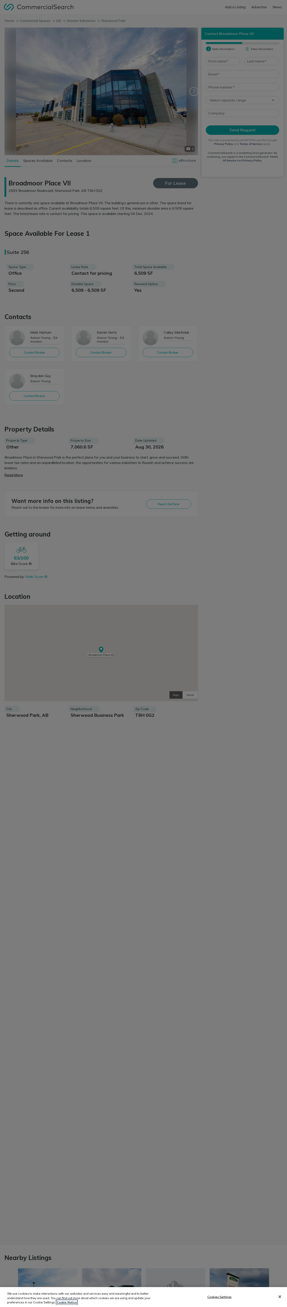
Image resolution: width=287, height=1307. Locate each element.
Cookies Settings (219, 1296)
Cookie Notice (67, 1302)
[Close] (280, 1297)
